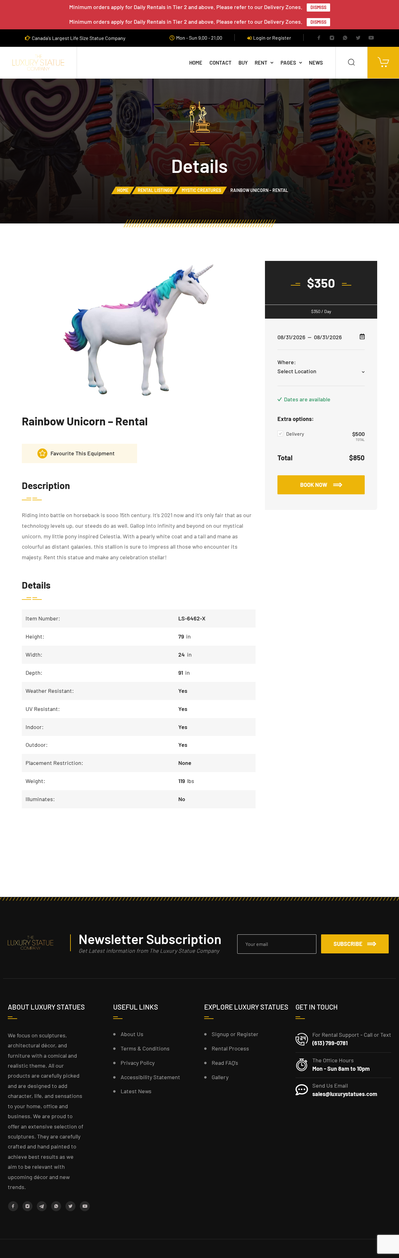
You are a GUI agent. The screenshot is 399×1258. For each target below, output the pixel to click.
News (316, 63)
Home (195, 63)
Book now (314, 484)
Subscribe (348, 943)
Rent (261, 63)
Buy (243, 63)
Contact (220, 63)
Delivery (295, 434)
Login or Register (272, 38)
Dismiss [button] (318, 7)
